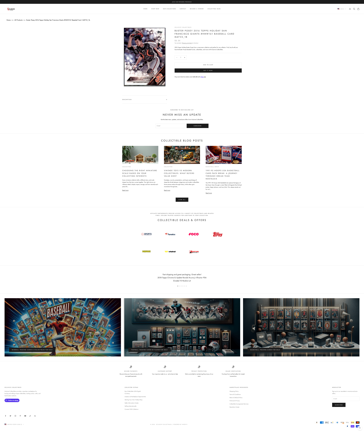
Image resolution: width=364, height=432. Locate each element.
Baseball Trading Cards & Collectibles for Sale (32, 350)
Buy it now (208, 70)
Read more (125, 190)
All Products (18, 20)
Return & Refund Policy (236, 397)
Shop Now (155, 9)
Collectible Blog (214, 9)
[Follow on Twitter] (10, 416)
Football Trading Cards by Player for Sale (149, 350)
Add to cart (208, 65)
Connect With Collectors (131, 409)
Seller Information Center (132, 403)
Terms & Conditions (235, 394)
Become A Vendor (197, 9)
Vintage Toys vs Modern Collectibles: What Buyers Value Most (179, 173)
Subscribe (198, 126)
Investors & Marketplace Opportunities (135, 397)
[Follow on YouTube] (25, 416)
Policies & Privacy (235, 401)
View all (182, 200)
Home (145, 9)
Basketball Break (212, 167)
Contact (183, 9)
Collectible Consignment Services (239, 404)
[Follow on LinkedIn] (35, 416)
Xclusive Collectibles (183, 27)
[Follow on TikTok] (30, 416)
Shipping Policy (234, 391)
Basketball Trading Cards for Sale (265, 350)
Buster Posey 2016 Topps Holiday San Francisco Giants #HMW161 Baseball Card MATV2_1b (58, 20)
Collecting (126, 167)
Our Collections (169, 9)
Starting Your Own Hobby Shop (133, 400)
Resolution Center (234, 407)
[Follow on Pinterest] (20, 416)
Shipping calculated (187, 43)
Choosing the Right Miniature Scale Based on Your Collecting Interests (139, 173)
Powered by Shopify (180, 424)
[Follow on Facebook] (5, 416)
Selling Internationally (130, 406)
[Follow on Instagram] (15, 416)
